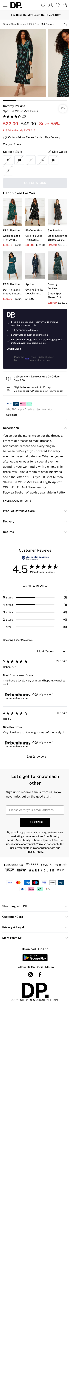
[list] (35, 65)
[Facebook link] (40, 974)
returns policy (56, 391)
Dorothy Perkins (14, 106)
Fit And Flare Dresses (14, 24)
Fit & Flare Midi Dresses (41, 24)
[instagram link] (30, 974)
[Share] (65, 24)
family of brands (32, 840)
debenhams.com (18, 698)
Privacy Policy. (35, 851)
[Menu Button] (5, 5)
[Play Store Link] (35, 957)
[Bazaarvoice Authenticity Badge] (35, 558)
